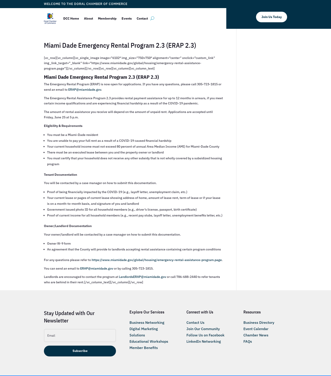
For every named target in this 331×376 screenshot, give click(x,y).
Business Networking (146, 322)
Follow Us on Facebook (205, 335)
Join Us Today (271, 17)
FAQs (247, 341)
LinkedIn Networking (203, 341)
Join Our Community (203, 328)
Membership (107, 18)
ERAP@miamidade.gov (84, 90)
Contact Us (195, 322)
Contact (142, 18)
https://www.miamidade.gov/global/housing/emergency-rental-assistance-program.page (157, 260)
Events (127, 18)
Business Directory (258, 322)
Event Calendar (255, 328)
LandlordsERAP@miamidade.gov (142, 277)
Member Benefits (143, 347)
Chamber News (255, 335)
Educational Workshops (148, 341)
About (88, 18)
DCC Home (71, 18)
